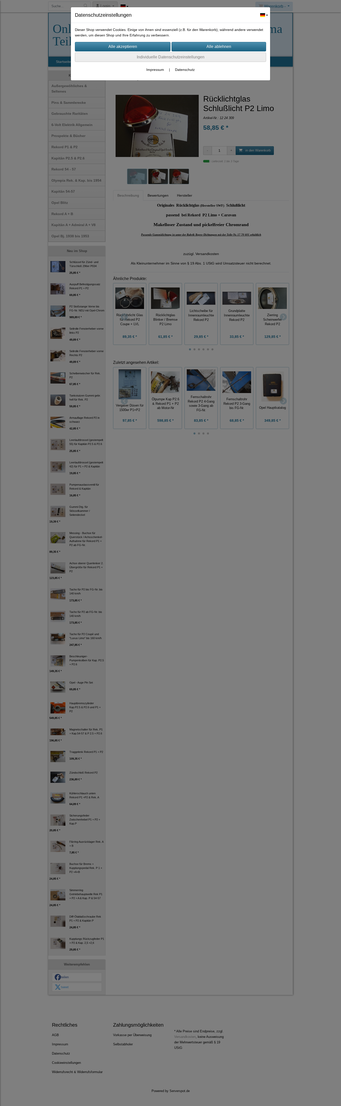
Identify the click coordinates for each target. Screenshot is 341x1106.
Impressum (155, 70)
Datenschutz (185, 70)
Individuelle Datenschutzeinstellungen (170, 57)
